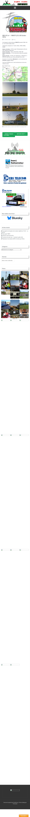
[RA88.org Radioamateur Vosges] (15, 2)
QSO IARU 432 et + (21, 133)
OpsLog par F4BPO (6, 233)
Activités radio (7, 126)
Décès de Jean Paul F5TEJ (8, 235)
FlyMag (23, 802)
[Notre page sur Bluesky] (15, 218)
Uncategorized (23, 126)
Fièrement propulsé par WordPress (10, 802)
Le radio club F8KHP (14, 126)
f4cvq (14, 39)
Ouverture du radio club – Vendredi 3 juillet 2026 (12, 237)
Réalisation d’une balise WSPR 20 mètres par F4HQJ (13, 238)
